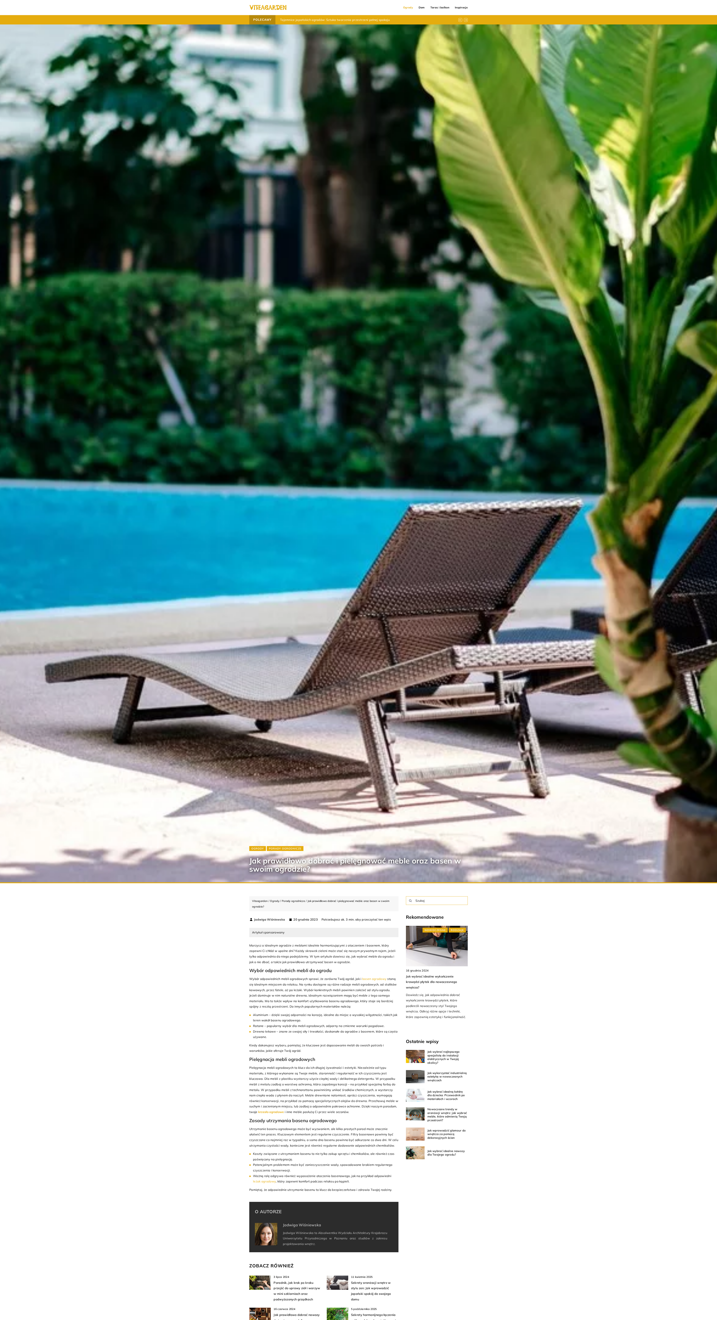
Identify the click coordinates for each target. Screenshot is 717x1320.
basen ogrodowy (374, 979)
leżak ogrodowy (264, 1181)
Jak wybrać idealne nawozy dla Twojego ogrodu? (446, 1152)
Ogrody (408, 7)
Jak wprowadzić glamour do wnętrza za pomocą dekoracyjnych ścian (446, 1133)
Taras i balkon (439, 7)
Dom (422, 7)
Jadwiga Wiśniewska (269, 919)
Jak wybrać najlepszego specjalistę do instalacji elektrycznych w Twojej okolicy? (443, 1057)
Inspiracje (461, 7)
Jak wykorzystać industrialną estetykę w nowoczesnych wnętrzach (447, 1076)
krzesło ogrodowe (271, 1112)
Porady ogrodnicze (285, 848)
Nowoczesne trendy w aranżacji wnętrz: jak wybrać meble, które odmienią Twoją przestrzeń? (447, 1114)
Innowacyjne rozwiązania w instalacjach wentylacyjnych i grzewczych (331, 20)
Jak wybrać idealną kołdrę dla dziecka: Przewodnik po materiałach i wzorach (446, 1095)
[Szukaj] (410, 900)
